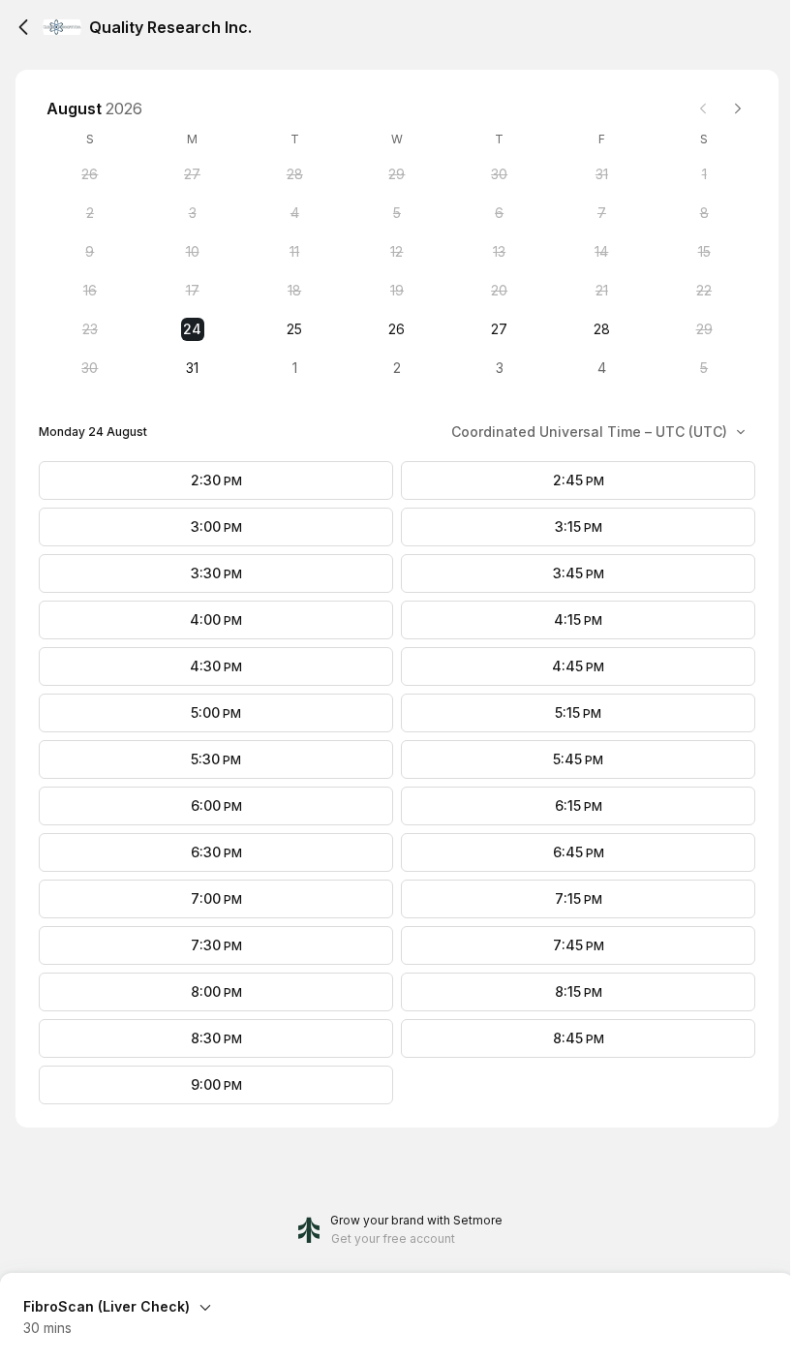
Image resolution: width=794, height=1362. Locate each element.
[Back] (23, 27)
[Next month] (737, 108)
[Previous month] (702, 108)
